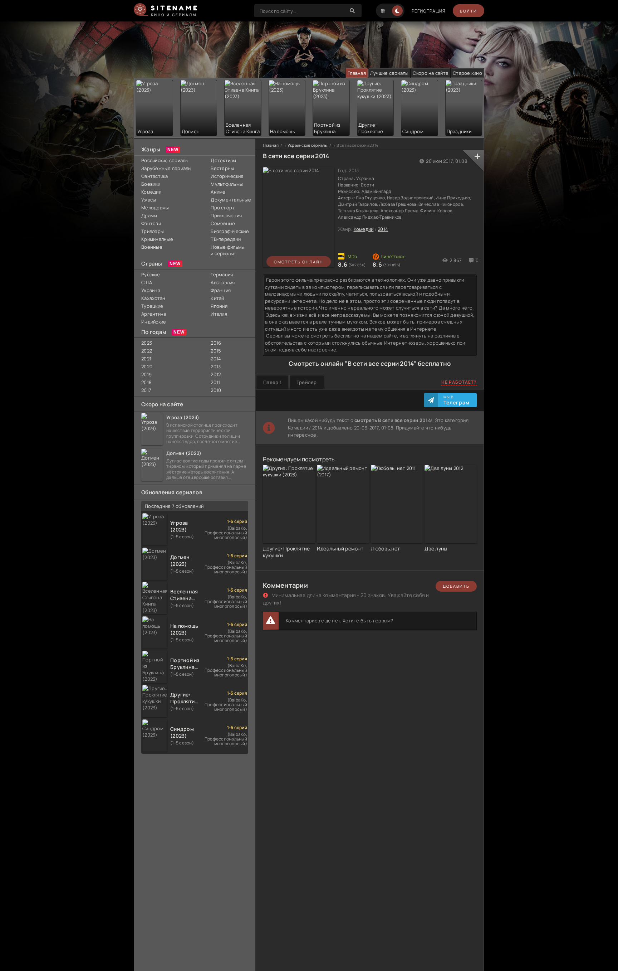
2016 (216, 343)
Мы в (456, 400)
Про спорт (223, 207)
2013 (216, 366)
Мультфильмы (227, 184)
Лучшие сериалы (389, 73)
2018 (146, 382)
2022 (146, 351)
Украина (150, 290)
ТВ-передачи (226, 239)
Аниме (218, 192)
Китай (217, 298)
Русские (150, 274)
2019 (146, 374)
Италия (219, 314)
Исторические (227, 176)
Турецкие (152, 306)
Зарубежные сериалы (166, 168)
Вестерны (222, 168)
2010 (216, 390)
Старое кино (467, 73)
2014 (216, 358)
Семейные (223, 223)
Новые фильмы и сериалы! (228, 250)
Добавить (456, 586)
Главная (357, 73)
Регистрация (429, 11)
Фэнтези (151, 223)
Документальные (229, 199)
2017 (146, 390)
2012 (216, 374)
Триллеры (152, 231)
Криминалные (157, 239)
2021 (146, 358)
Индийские (153, 322)
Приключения (226, 215)
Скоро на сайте (430, 73)
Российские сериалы (165, 160)
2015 (216, 351)
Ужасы (148, 199)
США (146, 282)
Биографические (229, 231)
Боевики (150, 184)
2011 (215, 382)
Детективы (223, 160)
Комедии (151, 192)
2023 (146, 343)
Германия (222, 274)
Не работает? (459, 382)
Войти (468, 11)
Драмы (149, 215)
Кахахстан (153, 298)
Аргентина (153, 314)
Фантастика (154, 176)
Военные (151, 247)
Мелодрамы (155, 207)
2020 (146, 366)
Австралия (223, 282)
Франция (221, 290)
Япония (219, 306)
